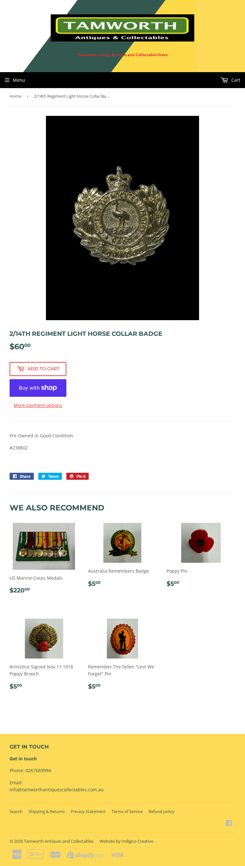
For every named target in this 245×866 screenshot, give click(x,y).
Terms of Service (127, 811)
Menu (19, 80)
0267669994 (38, 770)
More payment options (38, 405)
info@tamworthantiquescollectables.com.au (57, 790)
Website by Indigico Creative (126, 841)
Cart (235, 80)
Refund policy (161, 811)
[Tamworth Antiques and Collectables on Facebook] (229, 824)
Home (15, 96)
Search (16, 811)
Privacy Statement (88, 811)
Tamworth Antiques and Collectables (58, 841)
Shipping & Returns (46, 811)
